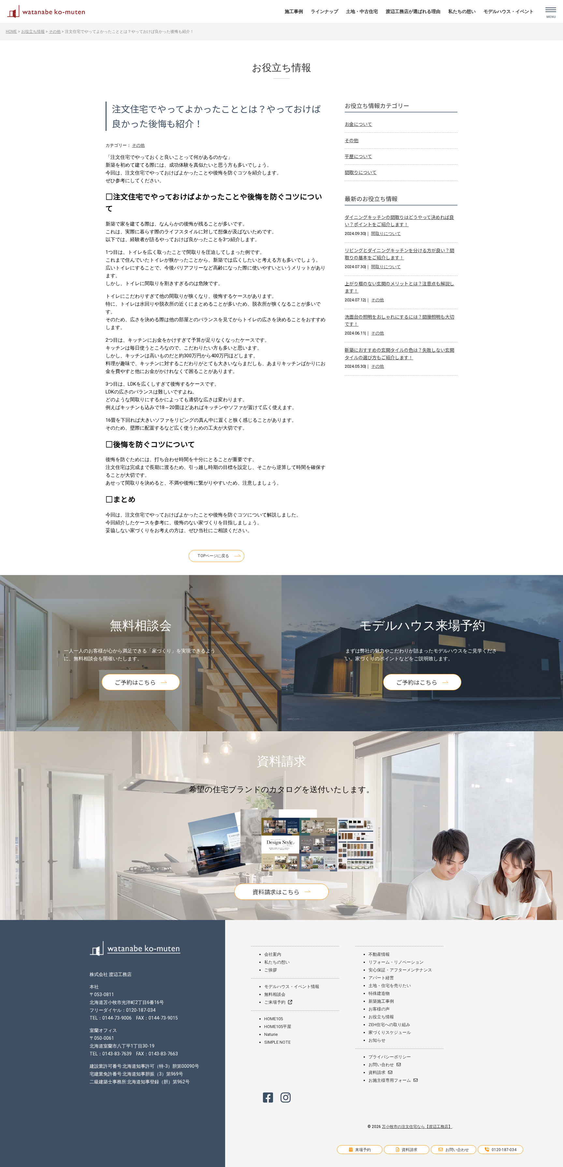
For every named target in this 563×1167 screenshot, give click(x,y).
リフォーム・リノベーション (396, 962)
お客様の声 (379, 1009)
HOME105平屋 (277, 1026)
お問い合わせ (381, 1064)
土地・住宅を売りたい (389, 985)
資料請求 (376, 1072)
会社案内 (272, 954)
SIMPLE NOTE (277, 1042)
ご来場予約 (274, 1002)
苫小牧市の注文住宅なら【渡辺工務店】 (417, 1126)
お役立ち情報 (381, 1016)
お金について (358, 124)
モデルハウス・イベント (509, 11)
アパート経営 (381, 977)
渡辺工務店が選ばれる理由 (413, 11)
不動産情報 (379, 954)
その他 (138, 145)
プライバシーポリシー (389, 1056)
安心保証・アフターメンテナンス (400, 970)
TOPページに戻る (213, 556)
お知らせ (376, 1040)
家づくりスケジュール (389, 1032)
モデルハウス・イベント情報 (291, 986)
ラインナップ (324, 11)
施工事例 (294, 11)
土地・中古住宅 (362, 11)
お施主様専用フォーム (389, 1080)
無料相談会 (274, 994)
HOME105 (273, 1018)
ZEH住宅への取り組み (389, 1024)
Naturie (271, 1034)
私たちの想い (462, 11)
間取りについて (361, 172)
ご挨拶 (270, 970)
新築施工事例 (381, 1001)
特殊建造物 (379, 993)
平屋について (358, 156)
